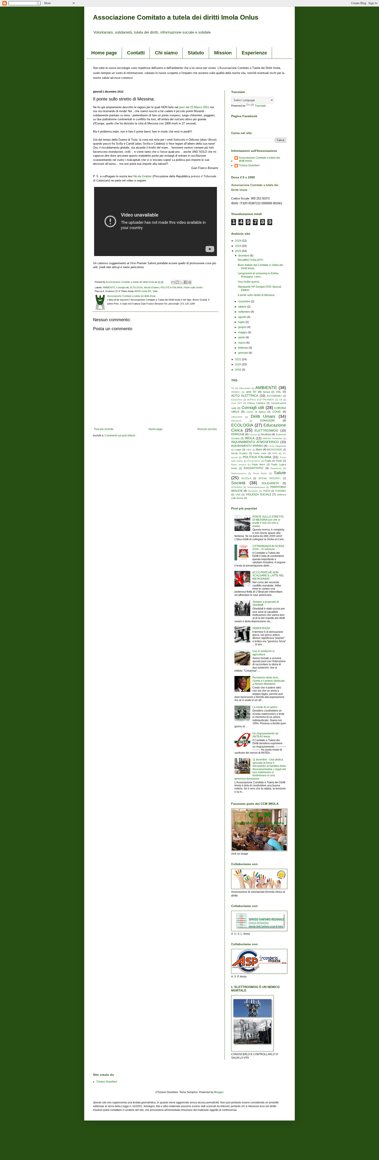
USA (238, 494)
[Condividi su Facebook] (185, 282)
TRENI (266, 490)
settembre (244, 311)
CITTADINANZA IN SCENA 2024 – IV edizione (268, 548)
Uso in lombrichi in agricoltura (263, 653)
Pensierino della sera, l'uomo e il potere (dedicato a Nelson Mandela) (268, 680)
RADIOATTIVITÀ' (253, 468)
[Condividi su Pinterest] (190, 282)
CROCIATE (236, 417)
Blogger (218, 1092)
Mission (223, 53)
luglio (241, 322)
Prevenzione (253, 461)
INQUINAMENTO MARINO (247, 445)
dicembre (244, 255)
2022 (238, 251)
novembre (244, 301)
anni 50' (251, 391)
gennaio (243, 352)
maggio (243, 332)
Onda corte (259, 453)
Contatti (136, 53)
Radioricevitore (238, 473)
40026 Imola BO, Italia (145, 291)
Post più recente (103, 429)
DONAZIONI (267, 420)
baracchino (236, 399)
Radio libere (258, 464)
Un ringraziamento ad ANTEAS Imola (265, 735)
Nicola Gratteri (142, 176)
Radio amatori (238, 464)
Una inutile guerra (248, 281)
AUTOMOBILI (274, 395)
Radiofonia (275, 468)
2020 (238, 364)
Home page (104, 53)
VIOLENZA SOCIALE (258, 494)
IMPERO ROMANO (272, 438)
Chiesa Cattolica (256, 403)
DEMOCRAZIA (261, 628)
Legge (238, 449)
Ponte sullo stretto (193, 287)
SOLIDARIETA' (270, 483)
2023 (238, 245)
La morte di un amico (264, 707)
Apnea (266, 392)
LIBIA (249, 449)
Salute (280, 472)
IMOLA (249, 438)
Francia (253, 434)
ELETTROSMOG (266, 430)
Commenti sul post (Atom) (120, 435)
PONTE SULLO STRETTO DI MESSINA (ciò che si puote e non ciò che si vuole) (268, 521)
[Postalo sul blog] (177, 282)
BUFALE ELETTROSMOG (260, 399)
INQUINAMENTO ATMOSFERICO (255, 442)
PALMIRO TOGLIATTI (250, 260)
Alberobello (244, 388)
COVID (276, 411)
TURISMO (280, 490)
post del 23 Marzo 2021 (194, 107)
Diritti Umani (263, 416)
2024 (238, 240)
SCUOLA (246, 478)
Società (238, 482)
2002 (238, 369)
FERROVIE (238, 434)
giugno (242, 327)
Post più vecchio (207, 429)
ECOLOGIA (136, 287)
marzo (242, 342)
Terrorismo (253, 491)
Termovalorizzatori (256, 487)
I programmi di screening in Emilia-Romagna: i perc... (258, 275)
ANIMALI (235, 392)
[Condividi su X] (181, 282)
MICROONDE (274, 449)
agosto (242, 317)
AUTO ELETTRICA (244, 395)
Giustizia (266, 434)
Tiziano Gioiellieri (249, 165)
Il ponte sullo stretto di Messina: (256, 295)
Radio (279, 460)
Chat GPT (236, 403)
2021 (238, 359)
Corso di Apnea (256, 412)
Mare (259, 449)
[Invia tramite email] (173, 282)
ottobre (242, 306)
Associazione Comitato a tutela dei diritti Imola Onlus (175, 17)
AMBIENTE (109, 287)
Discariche (236, 421)
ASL (278, 391)
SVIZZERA (236, 487)
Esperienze (254, 53)
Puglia (268, 460)
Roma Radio (260, 473)
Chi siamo (166, 53)
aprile (242, 337)
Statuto (196, 53)
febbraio (243, 347)
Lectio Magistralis (277, 446)
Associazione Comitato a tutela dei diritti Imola (259, 159)
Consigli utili (122, 287)
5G (232, 388)
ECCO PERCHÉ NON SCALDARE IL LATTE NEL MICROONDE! (268, 575)
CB (280, 399)
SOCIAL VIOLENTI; (269, 478)
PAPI (274, 453)
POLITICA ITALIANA (171, 287)
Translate (260, 105)
